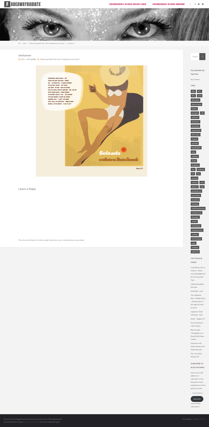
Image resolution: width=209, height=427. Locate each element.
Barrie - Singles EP (198, 319)
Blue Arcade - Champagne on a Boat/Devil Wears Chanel (197, 334)
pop (202, 186)
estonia (194, 139)
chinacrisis (195, 121)
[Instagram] (203, 4)
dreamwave (196, 130)
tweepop (195, 247)
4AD (193, 91)
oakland (194, 182)
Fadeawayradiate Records (197, 285)
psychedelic (196, 195)
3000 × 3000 (26, 59)
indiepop (195, 156)
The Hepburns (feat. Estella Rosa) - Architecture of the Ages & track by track (198, 301)
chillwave (195, 117)
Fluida (193, 419)
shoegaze (195, 217)
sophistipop (196, 225)
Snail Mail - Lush (197, 291)
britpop (194, 108)
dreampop (195, 126)
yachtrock (195, 251)
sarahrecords (196, 212)
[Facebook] (195, 4)
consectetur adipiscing (32, 422)
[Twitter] (199, 4)
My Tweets (195, 79)
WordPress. (201, 419)
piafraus (195, 186)
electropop (195, 134)
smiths (194, 221)
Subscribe (197, 399)
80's (199, 91)
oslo (202, 182)
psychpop (195, 199)
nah (198, 173)
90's (193, 95)
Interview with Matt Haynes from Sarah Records (198, 346)
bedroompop (196, 104)
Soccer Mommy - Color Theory (197, 324)
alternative (195, 100)
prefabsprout (196, 191)
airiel (199, 95)
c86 (202, 113)
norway (194, 178)
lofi (193, 173)
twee (193, 243)
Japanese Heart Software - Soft (197, 313)
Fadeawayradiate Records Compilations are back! (46, 43)
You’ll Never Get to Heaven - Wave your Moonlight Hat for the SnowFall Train (198, 274)
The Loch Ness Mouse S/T (196, 355)
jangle (194, 160)
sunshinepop (196, 238)
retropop (195, 204)
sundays (195, 234)
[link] (190, 4)
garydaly (195, 143)
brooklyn (195, 113)
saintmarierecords (198, 208)
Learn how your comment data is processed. (66, 240)
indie (24, 43)
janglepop (195, 165)
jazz (193, 169)
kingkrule (201, 169)
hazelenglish (196, 147)
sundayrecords (197, 230)
